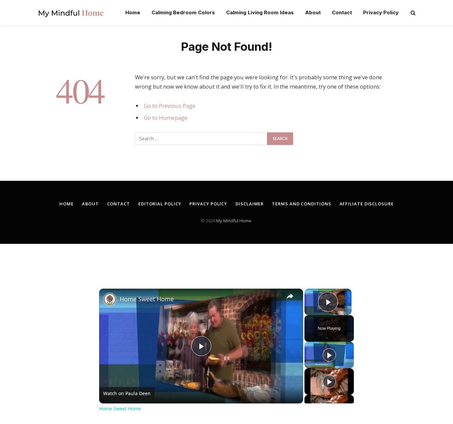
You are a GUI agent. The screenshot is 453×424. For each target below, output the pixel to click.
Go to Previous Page (169, 105)
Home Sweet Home (147, 299)
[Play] (329, 355)
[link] (109, 299)
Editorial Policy (159, 204)
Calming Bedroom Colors (183, 12)
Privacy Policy (381, 12)
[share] (290, 296)
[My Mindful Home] (70, 12)
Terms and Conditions (301, 204)
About (313, 12)
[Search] (412, 12)
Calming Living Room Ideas (260, 12)
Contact (342, 12)
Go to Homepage (165, 117)
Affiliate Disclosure (367, 204)
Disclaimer (249, 204)
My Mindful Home (233, 221)
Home (132, 12)
